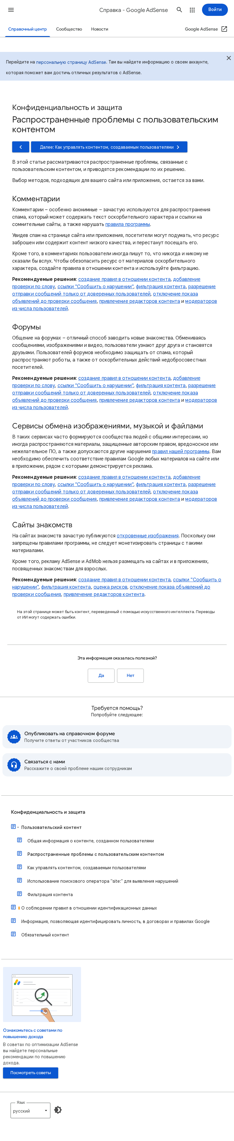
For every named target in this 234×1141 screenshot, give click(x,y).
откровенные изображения (148, 536)
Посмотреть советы (30, 1072)
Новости (99, 29)
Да (101, 675)
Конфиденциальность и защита (48, 812)
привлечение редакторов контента (139, 301)
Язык (21, 1102)
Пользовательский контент (51, 827)
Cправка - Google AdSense (133, 10)
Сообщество (69, 29)
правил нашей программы (180, 452)
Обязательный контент (45, 935)
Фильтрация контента (50, 894)
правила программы (127, 224)
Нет (130, 675)
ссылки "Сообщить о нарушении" (95, 287)
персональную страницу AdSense (71, 62)
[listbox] (30, 1110)
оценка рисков (110, 587)
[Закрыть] (228, 59)
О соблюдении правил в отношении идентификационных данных (89, 908)
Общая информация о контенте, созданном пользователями (90, 841)
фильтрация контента (161, 287)
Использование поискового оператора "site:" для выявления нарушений (102, 881)
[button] (11, 9)
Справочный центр (27, 29)
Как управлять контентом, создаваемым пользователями (86, 867)
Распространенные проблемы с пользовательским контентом (95, 854)
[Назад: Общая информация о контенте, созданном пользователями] (20, 146)
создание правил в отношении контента (124, 279)
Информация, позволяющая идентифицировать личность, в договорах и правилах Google (115, 921)
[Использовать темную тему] (58, 1110)
